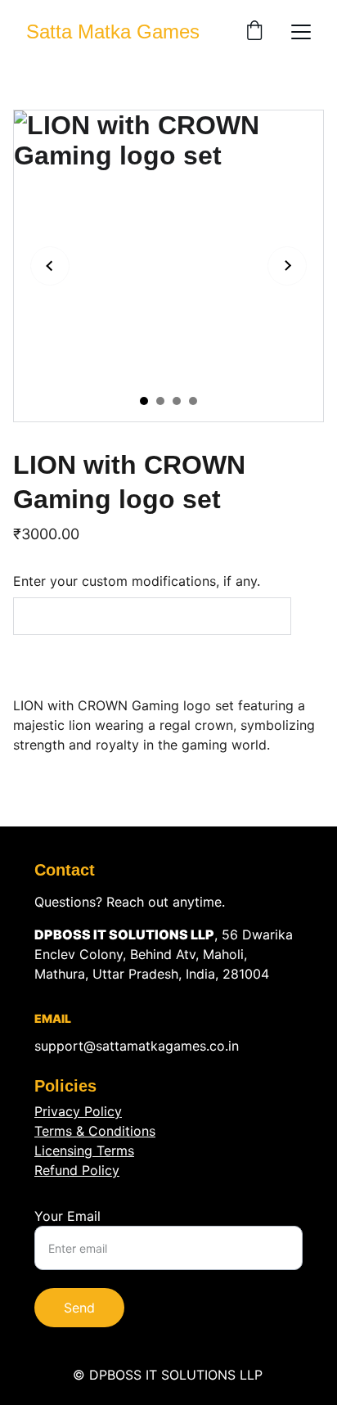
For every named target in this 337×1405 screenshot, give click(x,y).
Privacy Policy (78, 1111)
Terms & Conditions (94, 1131)
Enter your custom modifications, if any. (136, 581)
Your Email (67, 1216)
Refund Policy (76, 1170)
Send (79, 1307)
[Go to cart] (254, 32)
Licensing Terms (84, 1150)
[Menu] (301, 32)
